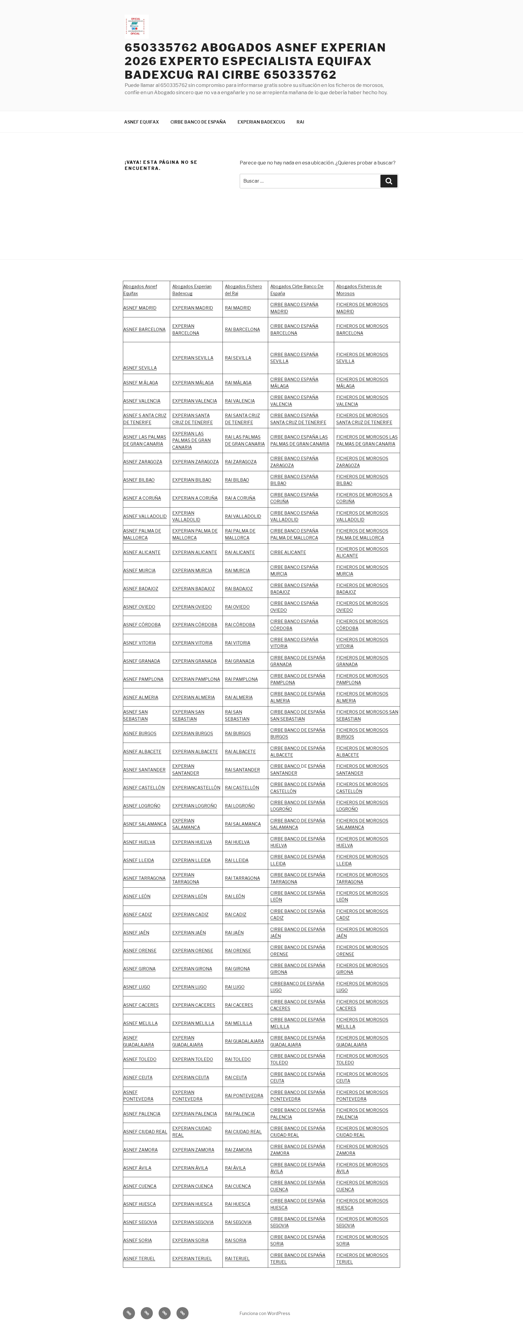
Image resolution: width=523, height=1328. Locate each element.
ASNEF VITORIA (139, 642)
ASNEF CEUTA (138, 1077)
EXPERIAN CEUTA (190, 1077)
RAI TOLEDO (238, 1059)
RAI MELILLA (238, 1023)
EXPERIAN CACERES (193, 1005)
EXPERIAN (183, 512)
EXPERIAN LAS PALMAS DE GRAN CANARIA (191, 440)
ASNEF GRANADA (141, 661)
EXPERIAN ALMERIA (193, 697)
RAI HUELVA (237, 842)
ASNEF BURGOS (139, 733)
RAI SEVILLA (238, 357)
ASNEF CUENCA (139, 1186)
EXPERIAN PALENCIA (194, 1113)
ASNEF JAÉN (136, 932)
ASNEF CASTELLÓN (144, 787)
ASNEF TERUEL (139, 1258)
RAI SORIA (235, 1240)
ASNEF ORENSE (139, 950)
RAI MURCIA (237, 570)
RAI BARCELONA (242, 329)
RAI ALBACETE (240, 751)
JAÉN (275, 936)
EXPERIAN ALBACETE (195, 751)
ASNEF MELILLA (140, 1023)
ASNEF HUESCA (139, 1204)
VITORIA (345, 646)
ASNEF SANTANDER (144, 769)
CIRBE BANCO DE (289, 929)
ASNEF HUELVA (139, 842)
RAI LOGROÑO (240, 805)
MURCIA (203, 570)
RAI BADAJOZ (239, 588)
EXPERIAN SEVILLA (192, 357)
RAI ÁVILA (235, 1168)
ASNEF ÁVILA (137, 1168)
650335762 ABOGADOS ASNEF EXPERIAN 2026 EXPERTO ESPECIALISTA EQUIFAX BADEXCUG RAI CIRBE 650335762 (255, 61)
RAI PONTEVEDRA (244, 1095)
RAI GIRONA (237, 968)
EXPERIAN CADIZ (190, 914)
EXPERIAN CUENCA (192, 1186)
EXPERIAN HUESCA (192, 1204)
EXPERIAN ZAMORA (193, 1149)
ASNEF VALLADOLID (145, 516)
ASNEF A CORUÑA (142, 498)
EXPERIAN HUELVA (192, 842)
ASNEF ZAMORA (140, 1149)
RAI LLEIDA (236, 860)
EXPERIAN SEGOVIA (193, 1222)
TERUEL (278, 1261)
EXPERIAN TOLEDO (192, 1059)
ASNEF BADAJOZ (140, 588)
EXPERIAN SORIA (190, 1240)
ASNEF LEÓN (136, 896)
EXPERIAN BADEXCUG (261, 121)
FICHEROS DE (351, 639)
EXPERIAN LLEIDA (191, 860)
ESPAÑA (316, 929)
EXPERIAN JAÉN (189, 932)
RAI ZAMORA (238, 1149)
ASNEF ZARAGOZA (142, 461)
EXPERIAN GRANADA (194, 661)
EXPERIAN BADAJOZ (193, 588)
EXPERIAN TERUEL (192, 1258)
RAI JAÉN (234, 932)
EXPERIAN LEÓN (189, 896)
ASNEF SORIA (137, 1240)
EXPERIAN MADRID (192, 307)
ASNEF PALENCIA (141, 1113)
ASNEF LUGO (136, 986)
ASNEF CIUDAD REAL (145, 1131)
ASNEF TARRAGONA (144, 878)
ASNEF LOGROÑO (141, 805)
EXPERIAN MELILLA (193, 1023)
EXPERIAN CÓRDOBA (194, 624)
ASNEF (131, 679)
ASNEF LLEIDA (138, 860)
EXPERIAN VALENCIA (194, 400)
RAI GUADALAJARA (244, 1041)
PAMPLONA (151, 679)
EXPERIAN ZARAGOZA (195, 461)
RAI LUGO (235, 986)
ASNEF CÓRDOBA (142, 624)
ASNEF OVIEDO (139, 606)
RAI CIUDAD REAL (243, 1131)
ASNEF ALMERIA (140, 697)
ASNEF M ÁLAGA (140, 382)
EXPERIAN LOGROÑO (194, 805)
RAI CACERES (239, 1005)
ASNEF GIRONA (139, 968)
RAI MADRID (238, 307)
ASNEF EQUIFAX (141, 121)
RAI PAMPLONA (241, 679)
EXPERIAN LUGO (189, 986)
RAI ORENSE (238, 950)
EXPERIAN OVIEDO (192, 606)
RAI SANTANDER (242, 769)
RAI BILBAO (237, 479)
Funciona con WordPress (264, 1313)
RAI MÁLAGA (238, 382)
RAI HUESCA (237, 1204)
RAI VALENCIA (240, 400)
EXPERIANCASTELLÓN (196, 787)
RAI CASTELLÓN (242, 787)
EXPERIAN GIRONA (192, 968)
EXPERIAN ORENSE (192, 950)
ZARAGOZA (245, 461)
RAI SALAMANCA (243, 823)
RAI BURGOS (238, 733)
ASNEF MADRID (139, 307)
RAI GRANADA (240, 661)
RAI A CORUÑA (240, 498)
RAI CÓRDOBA (240, 624)
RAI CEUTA (236, 1077)
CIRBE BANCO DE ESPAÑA (198, 121)
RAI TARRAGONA (242, 878)
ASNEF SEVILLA (140, 367)
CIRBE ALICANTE (288, 552)
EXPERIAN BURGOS (192, 733)
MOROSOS (377, 639)
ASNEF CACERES (141, 1005)
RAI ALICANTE (240, 552)
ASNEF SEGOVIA (140, 1222)
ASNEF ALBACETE (142, 751)
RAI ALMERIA (239, 697)
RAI (300, 121)
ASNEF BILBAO (139, 479)
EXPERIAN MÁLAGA (193, 382)
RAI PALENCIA (240, 1113)
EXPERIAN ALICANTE (194, 552)
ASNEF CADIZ (137, 914)
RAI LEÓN (235, 896)
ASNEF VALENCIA (141, 400)
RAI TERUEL (237, 1258)
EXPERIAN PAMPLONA (196, 679)
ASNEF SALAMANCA (144, 823)
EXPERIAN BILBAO (191, 479)
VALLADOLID (186, 519)
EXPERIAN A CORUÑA (195, 498)
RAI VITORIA (237, 642)
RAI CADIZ (235, 914)
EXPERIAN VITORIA (192, 642)
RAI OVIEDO (237, 606)
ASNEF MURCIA (139, 570)
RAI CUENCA (238, 1186)
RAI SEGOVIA (238, 1222)
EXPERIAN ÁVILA (190, 1168)
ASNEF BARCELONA (144, 329)
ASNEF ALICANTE (141, 552)
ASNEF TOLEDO (139, 1059)
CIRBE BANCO (285, 766)
